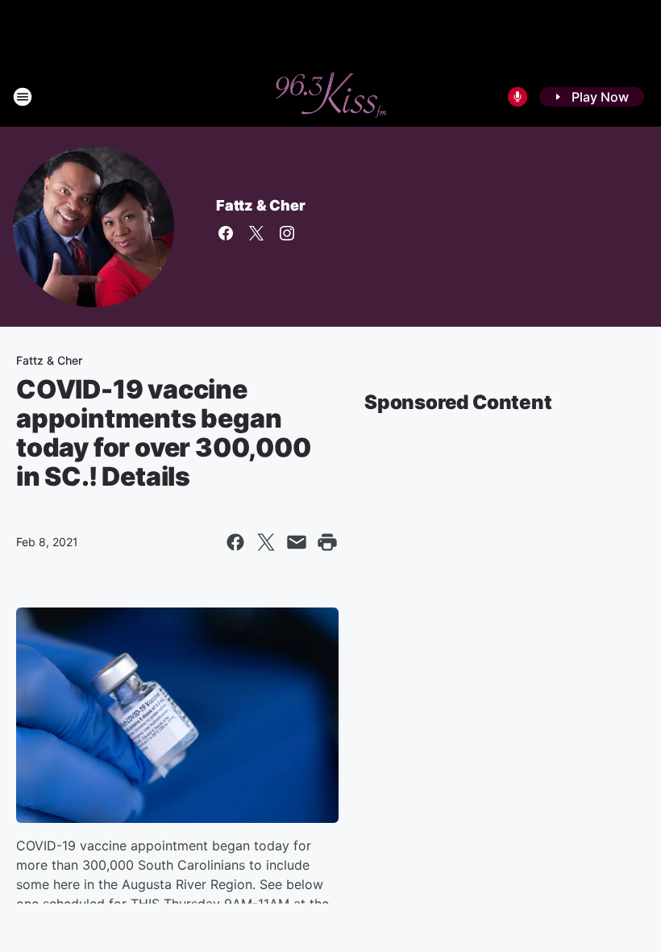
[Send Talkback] (517, 96)
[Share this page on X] (266, 542)
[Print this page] (327, 542)
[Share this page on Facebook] (235, 542)
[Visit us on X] (256, 233)
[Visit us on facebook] (225, 233)
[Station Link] (330, 97)
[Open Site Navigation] (22, 96)
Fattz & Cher (261, 205)
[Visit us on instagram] (287, 233)
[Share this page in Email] (296, 542)
